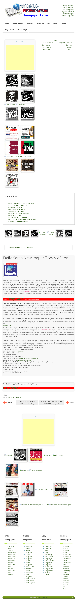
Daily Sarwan (49, 571)
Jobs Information (68, 7)
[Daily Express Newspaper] (27, 81)
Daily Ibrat (48, 565)
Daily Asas (11, 563)
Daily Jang (30, 23)
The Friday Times (66, 572)
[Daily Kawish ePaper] (27, 113)
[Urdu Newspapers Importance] (12, 165)
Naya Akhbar (49, 556)
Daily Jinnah (48, 546)
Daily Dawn (67, 554)
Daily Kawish (9, 29)
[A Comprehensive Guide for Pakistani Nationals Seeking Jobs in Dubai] (18, 156)
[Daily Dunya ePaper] (20, 455)
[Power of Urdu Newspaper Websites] (12, 489)
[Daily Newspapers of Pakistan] (32, 10)
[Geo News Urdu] (48, 455)
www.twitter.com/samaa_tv (24, 360)
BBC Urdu (29, 573)
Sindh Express (49, 561)
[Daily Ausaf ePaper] (24, 470)
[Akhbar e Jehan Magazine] (36, 455)
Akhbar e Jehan (29, 547)
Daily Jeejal (48, 559)
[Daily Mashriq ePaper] (21, 105)
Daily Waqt (11, 571)
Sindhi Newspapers (68, 14)
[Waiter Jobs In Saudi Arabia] (12, 132)
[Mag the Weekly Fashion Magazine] (12, 470)
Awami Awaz (49, 567)
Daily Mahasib (10, 568)
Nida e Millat (30, 567)
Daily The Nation (66, 547)
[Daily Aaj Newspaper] (12, 96)
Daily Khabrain (10, 574)
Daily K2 (64, 23)
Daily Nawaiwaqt (48, 553)
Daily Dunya (22, 29)
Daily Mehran (49, 569)
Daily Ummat (52, 23)
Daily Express (17, 23)
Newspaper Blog (68, 5)
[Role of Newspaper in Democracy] (12, 180)
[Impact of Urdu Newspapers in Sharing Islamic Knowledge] (12, 520)
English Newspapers (67, 12)
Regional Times (47, 574)
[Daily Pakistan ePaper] (58, 455)
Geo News (11, 546)
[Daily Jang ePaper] (12, 81)
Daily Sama (11, 561)
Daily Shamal (30, 579)
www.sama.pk (7, 325)
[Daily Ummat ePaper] (27, 96)
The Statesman (66, 588)
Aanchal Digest (28, 570)
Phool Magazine (29, 564)
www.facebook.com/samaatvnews (28, 358)
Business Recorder (66, 580)
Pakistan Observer (66, 568)
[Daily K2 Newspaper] (12, 113)
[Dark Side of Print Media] (44, 489)
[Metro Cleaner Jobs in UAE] (27, 148)
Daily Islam (11, 565)
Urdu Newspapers (68, 9)
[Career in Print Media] (27, 489)
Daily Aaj (40, 23)
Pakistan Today (66, 576)
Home (6, 23)
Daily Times (67, 556)
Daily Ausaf (11, 559)
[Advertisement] (20, 57)
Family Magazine (29, 551)
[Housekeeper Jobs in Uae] (27, 132)
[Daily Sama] (10, 270)
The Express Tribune (67, 560)
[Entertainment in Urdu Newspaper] (12, 504)
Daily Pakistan (10, 549)
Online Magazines (68, 16)
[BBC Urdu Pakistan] (9, 455)
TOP (71, 597)
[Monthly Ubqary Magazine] (35, 470)
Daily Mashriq (46, 47)
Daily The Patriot (66, 584)
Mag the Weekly (29, 560)
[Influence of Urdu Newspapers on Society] (34, 504)
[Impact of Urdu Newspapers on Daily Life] (60, 489)
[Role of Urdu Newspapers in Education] (27, 165)
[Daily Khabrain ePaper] (10, 105)
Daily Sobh (48, 563)
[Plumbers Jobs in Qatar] (12, 148)
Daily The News (66, 551)
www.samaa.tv (26, 353)
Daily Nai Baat (48, 549)
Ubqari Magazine (29, 555)
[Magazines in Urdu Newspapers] (60, 504)
